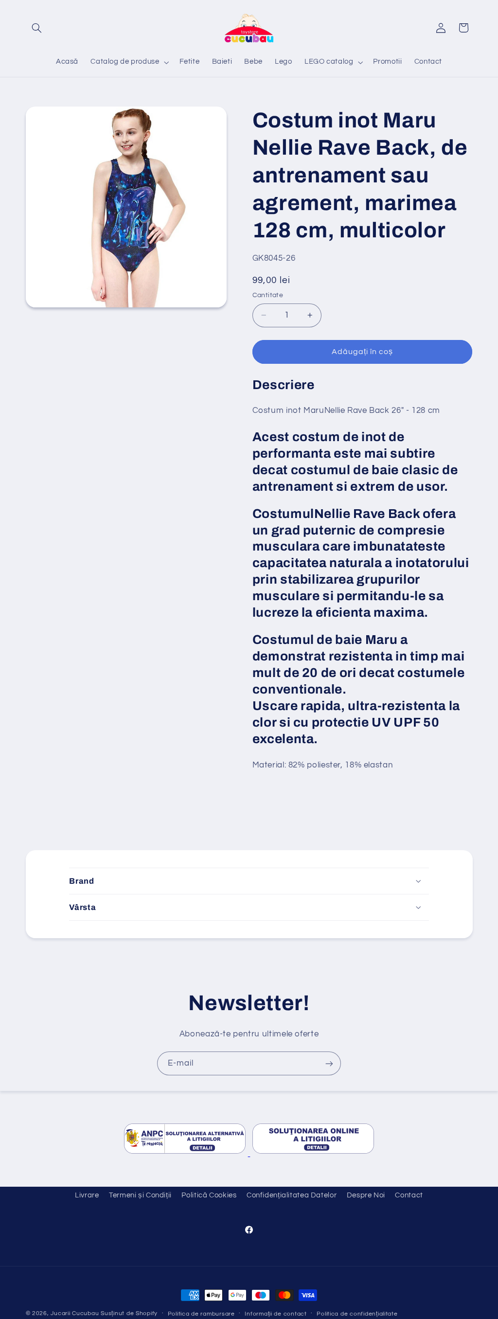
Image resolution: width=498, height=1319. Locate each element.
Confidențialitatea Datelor (292, 1195)
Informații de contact (275, 1314)
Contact (409, 1195)
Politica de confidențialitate (357, 1314)
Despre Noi (366, 1195)
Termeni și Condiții (140, 1195)
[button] (37, 28)
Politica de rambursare (201, 1314)
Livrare (87, 1195)
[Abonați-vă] (329, 1063)
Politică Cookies (208, 1195)
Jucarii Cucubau (75, 1313)
